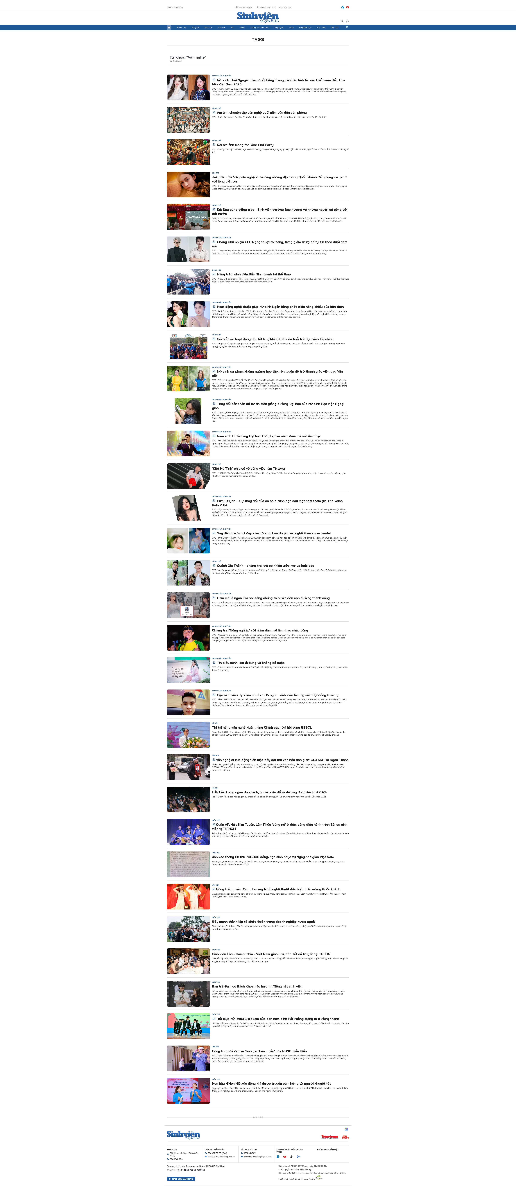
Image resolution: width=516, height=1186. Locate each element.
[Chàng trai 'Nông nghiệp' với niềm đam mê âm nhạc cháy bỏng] (188, 638)
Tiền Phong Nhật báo (265, 7)
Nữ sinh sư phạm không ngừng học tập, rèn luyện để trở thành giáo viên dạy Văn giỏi (277, 373)
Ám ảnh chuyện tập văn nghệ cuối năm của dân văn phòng (261, 112)
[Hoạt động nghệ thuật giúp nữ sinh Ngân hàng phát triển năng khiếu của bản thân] (188, 314)
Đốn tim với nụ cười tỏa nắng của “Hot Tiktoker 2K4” (257, 1116)
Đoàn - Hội (181, 27)
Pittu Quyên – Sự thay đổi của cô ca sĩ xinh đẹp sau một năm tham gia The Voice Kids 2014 (277, 503)
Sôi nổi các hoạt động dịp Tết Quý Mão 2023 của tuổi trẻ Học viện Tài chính (275, 339)
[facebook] (342, 7)
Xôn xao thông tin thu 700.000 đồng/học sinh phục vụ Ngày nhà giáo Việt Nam (273, 857)
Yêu (232, 27)
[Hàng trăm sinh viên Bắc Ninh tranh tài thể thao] (188, 282)
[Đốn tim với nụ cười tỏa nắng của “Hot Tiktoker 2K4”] (188, 1123)
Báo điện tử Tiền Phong (258, 17)
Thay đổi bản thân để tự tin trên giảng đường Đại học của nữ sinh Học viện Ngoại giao (278, 406)
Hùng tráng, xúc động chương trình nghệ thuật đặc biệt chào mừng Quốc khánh (278, 889)
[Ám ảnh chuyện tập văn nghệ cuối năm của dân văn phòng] (188, 120)
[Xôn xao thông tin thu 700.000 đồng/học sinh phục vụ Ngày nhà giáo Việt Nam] (188, 864)
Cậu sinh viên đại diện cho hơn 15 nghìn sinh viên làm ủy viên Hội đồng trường (277, 695)
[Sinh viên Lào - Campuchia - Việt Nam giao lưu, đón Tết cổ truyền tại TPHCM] (188, 961)
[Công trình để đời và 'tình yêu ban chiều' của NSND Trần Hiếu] (188, 1058)
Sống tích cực (305, 27)
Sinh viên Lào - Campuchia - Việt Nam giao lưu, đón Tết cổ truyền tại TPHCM (271, 954)
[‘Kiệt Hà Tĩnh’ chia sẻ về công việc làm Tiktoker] (188, 476)
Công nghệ (278, 27)
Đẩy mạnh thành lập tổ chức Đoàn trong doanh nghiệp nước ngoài (264, 922)
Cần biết (334, 27)
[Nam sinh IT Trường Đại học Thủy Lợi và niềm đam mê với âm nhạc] (188, 443)
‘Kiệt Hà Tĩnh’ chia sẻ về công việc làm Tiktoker (249, 468)
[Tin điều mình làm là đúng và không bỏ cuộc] (188, 670)
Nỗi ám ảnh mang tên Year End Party (245, 145)
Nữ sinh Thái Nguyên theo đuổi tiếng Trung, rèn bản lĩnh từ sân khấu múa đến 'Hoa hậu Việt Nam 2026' (278, 82)
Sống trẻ (195, 27)
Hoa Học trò (285, 7)
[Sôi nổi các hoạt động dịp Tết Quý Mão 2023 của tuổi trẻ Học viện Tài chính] (188, 346)
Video (291, 27)
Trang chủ (169, 27)
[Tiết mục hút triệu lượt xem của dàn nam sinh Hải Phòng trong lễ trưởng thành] (188, 1026)
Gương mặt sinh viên (259, 27)
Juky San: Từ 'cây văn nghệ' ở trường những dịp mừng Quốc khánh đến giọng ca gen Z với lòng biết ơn (279, 179)
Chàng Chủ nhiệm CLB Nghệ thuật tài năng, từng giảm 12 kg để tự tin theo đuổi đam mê (279, 244)
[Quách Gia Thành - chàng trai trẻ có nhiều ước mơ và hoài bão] (188, 573)
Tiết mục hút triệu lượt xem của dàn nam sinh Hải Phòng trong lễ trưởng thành (277, 1019)
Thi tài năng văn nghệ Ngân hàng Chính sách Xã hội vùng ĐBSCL (262, 727)
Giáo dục (208, 27)
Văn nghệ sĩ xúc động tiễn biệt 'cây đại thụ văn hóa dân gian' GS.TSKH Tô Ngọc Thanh (282, 760)
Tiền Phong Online (243, 7)
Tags (258, 39)
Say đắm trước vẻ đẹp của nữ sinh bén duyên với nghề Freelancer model (273, 533)
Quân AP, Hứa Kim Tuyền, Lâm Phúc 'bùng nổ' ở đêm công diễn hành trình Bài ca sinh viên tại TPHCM (279, 826)
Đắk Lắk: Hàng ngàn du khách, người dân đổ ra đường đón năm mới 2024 (269, 792)
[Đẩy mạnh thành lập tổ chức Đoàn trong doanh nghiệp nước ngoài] (188, 929)
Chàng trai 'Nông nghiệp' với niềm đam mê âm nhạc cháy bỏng (260, 630)
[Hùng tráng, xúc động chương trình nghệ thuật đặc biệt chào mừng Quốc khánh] (188, 896)
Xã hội (215, 723)
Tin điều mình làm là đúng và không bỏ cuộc (250, 663)
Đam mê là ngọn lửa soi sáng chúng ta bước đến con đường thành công (273, 598)
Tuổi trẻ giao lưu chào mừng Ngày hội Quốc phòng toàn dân (262, 1180)
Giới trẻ (216, 820)
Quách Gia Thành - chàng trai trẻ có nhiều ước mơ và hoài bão (265, 566)
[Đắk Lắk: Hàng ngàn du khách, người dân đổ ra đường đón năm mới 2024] (188, 799)
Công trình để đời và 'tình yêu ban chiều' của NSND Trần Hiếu (259, 1051)
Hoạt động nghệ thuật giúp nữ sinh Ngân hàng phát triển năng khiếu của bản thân (280, 307)
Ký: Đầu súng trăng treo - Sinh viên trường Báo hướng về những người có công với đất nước (279, 211)
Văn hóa (215, 755)
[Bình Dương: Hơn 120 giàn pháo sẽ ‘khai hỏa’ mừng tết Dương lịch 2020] (188, 1155)
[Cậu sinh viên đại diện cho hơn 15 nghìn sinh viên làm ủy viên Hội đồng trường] (188, 702)
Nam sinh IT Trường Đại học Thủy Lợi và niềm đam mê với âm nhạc (268, 436)
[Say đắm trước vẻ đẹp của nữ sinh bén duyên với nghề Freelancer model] (188, 540)
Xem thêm (347, 27)
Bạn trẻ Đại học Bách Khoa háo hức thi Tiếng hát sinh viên (257, 986)
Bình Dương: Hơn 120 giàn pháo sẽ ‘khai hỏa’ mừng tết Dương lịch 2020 (268, 1148)
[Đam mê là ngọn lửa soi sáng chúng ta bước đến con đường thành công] (188, 605)
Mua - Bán (321, 27)
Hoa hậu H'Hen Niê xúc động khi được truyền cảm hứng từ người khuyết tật (271, 1083)
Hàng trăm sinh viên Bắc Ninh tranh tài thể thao (253, 274)
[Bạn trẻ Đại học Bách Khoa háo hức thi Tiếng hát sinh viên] (188, 994)
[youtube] (347, 7)
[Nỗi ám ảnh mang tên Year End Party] (188, 152)
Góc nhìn (221, 27)
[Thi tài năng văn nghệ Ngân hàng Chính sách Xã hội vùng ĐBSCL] (188, 735)
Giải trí (242, 27)
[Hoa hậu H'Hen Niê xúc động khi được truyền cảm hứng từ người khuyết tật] (188, 1091)
